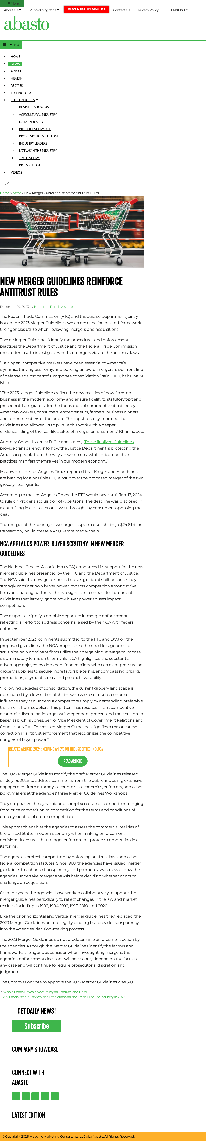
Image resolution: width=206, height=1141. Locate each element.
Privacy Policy (148, 10)
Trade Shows (29, 158)
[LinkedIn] (26, 1096)
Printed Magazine (43, 10)
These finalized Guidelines (109, 441)
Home (15, 56)
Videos (16, 172)
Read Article (72, 761)
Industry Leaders (33, 143)
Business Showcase (35, 107)
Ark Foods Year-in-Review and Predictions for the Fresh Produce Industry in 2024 (64, 997)
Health (16, 78)
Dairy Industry (31, 122)
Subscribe (36, 1026)
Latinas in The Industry (38, 150)
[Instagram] (35, 1096)
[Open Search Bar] (6, 183)
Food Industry (23, 100)
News (15, 64)
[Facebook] (55, 1096)
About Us (11, 10)
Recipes (17, 85)
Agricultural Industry (38, 114)
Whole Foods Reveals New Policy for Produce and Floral (45, 992)
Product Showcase (35, 129)
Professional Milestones (40, 136)
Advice (16, 71)
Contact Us (121, 10)
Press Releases (30, 165)
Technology (21, 93)
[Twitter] (16, 1096)
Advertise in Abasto (86, 9)
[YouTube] (45, 1096)
